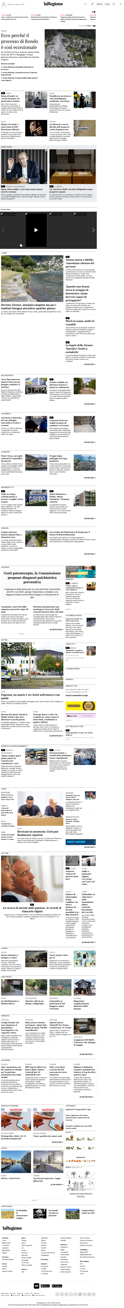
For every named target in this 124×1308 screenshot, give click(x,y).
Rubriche (63, 1245)
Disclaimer (13, 1293)
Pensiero (44, 1243)
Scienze (43, 1245)
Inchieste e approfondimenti (65, 1247)
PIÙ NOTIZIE (89, 364)
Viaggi (62, 1250)
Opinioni (44, 1264)
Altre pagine (84, 1261)
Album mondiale (26, 1265)
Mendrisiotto (6, 1250)
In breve (82, 1269)
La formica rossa (46, 1271)
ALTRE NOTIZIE (55, 630)
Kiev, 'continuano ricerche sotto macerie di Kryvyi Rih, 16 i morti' (15, 17)
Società (43, 1248)
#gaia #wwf (84, 1252)
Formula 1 (24, 1253)
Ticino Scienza (85, 1238)
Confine (4, 1266)
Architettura (64, 1259)
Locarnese (5, 1245)
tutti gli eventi (87, 715)
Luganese (5, 1248)
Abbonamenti (4, 1293)
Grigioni (4, 1253)
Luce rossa (25, 1263)
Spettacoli (44, 1238)
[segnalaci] (92, 4)
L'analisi (43, 1269)
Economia (44, 1259)
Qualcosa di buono (86, 1245)
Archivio (82, 1266)
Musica (43, 1250)
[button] (93, 230)
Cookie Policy (27, 1295)
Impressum (20, 1293)
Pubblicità (36, 1293)
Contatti (27, 1293)
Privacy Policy (16, 1295)
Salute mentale (65, 1269)
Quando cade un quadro (65, 1267)
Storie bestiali (64, 1255)
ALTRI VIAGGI (56, 1185)
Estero (4, 1264)
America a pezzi (7, 1271)
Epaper (107, 4)
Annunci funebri (5, 1295)
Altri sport (24, 1255)
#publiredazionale (85, 1255)
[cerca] (85, 4)
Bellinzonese (6, 1243)
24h (81, 1264)
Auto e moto (64, 1262)
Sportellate (25, 1260)
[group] (15, 18)
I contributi (44, 1274)
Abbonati (99, 4)
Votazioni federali (7, 1259)
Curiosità (63, 1257)
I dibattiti (63, 1240)
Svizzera (5, 1257)
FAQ (31, 1293)
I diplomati (63, 1264)
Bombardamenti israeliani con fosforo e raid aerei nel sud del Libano (44, 17)
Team (82, 1274)
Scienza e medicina (86, 1240)
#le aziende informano (87, 1257)
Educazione (84, 1243)
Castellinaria (45, 1255)
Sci (22, 1248)
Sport (23, 1238)
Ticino (4, 1240)
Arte (22, 1272)
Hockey (24, 1240)
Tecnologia (64, 1252)
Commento (44, 1266)
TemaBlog (84, 1250)
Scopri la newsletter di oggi (77, 695)
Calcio (23, 1243)
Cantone (5, 1238)
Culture (24, 1269)
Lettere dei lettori (65, 1238)
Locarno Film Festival (48, 1253)
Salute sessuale (65, 1272)
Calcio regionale (26, 1245)
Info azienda (84, 1271)
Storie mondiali (26, 1258)
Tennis (23, 1250)
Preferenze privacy (39, 1295)
